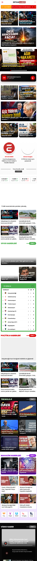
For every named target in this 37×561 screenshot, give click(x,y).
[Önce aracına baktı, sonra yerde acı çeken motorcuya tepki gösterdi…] (9, 230)
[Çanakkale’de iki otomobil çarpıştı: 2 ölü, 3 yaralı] (27, 214)
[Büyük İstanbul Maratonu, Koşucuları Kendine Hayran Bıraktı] (7, 556)
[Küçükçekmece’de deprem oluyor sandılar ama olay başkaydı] (27, 230)
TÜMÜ (18, 171)
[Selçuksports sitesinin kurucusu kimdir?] (9, 214)
